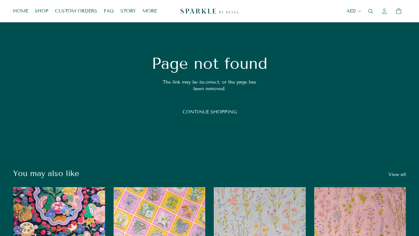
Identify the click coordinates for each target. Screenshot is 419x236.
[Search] (370, 11)
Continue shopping (210, 112)
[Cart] (399, 11)
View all (397, 174)
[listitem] (149, 11)
